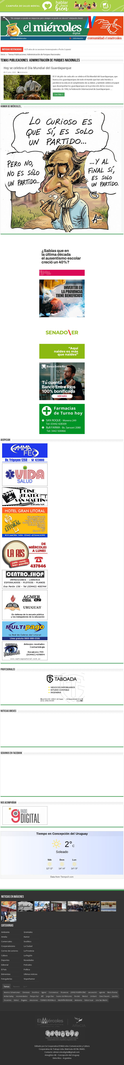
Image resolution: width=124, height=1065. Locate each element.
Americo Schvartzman (12, 992)
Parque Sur (34, 996)
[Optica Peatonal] (24, 651)
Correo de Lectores (9, 951)
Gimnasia (26, 992)
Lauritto (115, 996)
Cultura (4, 955)
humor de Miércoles (64, 996)
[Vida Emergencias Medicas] (24, 474)
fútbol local (89, 1000)
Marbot (85, 996)
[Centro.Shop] (24, 579)
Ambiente (23, 72)
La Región (28, 955)
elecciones (34, 1000)
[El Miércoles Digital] (62, 27)
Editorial (4, 965)
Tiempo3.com (66, 877)
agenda (102, 992)
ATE (42, 996)
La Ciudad (28, 946)
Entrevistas (5, 974)
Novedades (29, 960)
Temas (6, 986)
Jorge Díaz (50, 996)
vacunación (92, 992)
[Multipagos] (24, 630)
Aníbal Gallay (8, 996)
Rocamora (64, 992)
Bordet (77, 996)
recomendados (22, 996)
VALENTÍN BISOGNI (65, 1000)
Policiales (28, 965)
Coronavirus (53, 992)
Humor (27, 937)
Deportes (5, 960)
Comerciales (6, 941)
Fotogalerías (6, 979)
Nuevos (16, 986)
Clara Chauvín (104, 996)
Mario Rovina (112, 992)
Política (27, 969)
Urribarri (93, 996)
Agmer (44, 992)
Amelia (4, 937)
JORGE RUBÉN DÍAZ (78, 992)
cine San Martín (101, 1000)
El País (4, 969)
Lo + (25, 986)
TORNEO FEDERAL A (47, 1000)
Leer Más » (59, 94)
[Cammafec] (24, 452)
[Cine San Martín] (24, 496)
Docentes (7, 1000)
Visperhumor (29, 979)
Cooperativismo (8, 946)
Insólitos (27, 941)
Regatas (24, 1000)
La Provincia (29, 951)
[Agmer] (24, 605)
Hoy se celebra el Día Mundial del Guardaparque (37, 68)
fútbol (16, 1000)
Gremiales (28, 932)
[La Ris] (24, 553)
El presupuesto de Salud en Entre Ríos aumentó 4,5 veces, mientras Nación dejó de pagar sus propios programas (69, 49)
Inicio (3, 54)
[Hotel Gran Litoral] (24, 522)
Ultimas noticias (30, 974)
